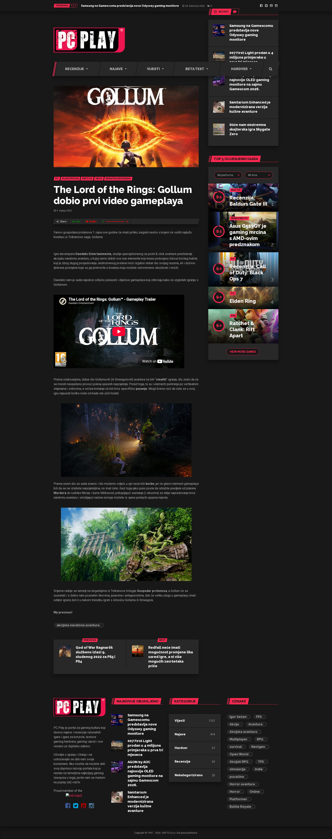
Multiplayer (238, 739)
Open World (239, 754)
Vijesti (180, 720)
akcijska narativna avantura (78, 625)
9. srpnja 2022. (64, 210)
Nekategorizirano (189, 775)
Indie (259, 769)
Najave (180, 734)
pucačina (237, 777)
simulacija (237, 769)
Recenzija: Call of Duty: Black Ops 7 (247, 273)
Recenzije (182, 761)
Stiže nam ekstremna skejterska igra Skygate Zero (249, 129)
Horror (235, 791)
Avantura (255, 724)
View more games (243, 351)
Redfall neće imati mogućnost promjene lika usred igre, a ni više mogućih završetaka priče (170, 656)
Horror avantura (242, 784)
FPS (259, 717)
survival (236, 747)
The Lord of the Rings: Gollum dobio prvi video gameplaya (123, 195)
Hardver (181, 748)
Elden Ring (242, 301)
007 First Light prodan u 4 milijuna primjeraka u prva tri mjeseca (251, 57)
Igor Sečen (238, 717)
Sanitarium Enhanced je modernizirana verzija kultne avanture (250, 106)
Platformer (238, 799)
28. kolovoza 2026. (195, 6)
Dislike (92, 221)
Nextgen (258, 747)
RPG (260, 739)
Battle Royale (240, 806)
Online (255, 791)
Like (77, 221)
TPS (261, 762)
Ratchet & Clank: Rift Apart (242, 329)
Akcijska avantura (243, 732)
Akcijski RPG (239, 762)
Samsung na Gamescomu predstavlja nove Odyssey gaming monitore (130, 5)
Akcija (234, 724)
